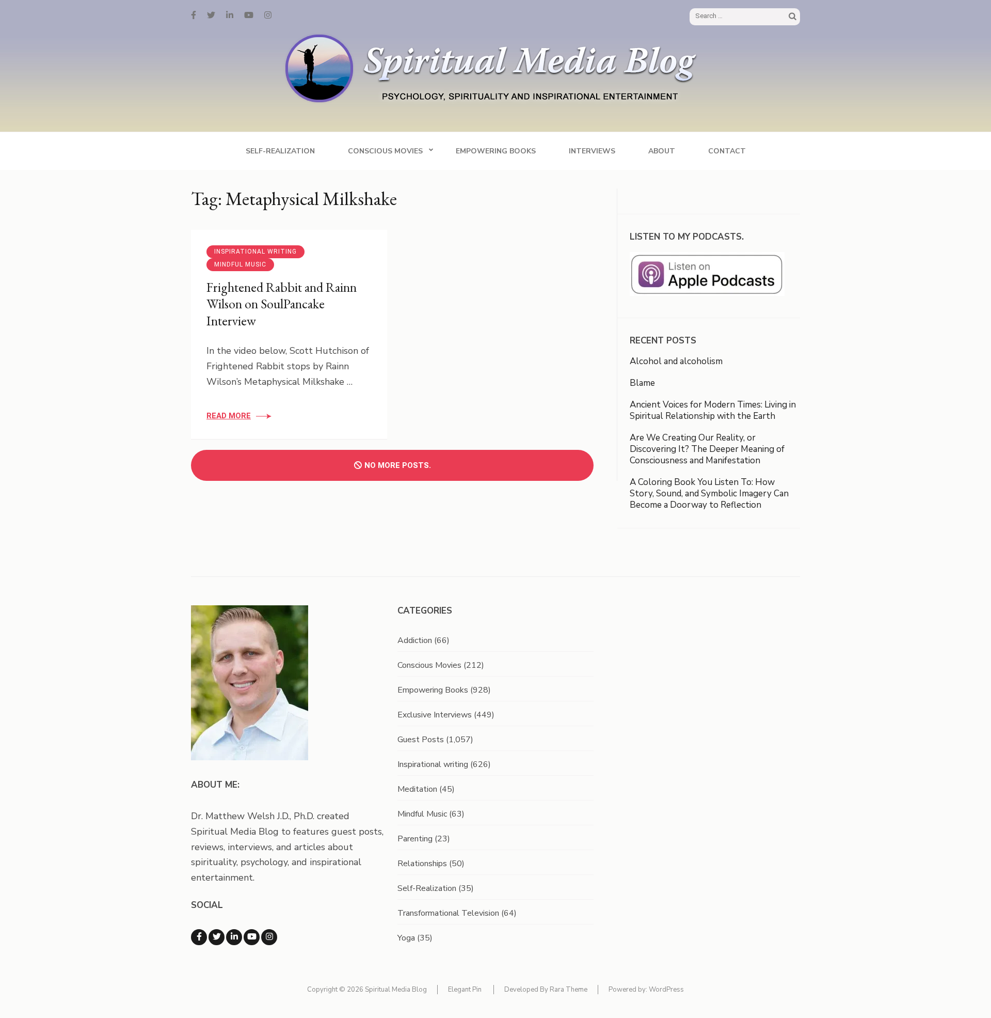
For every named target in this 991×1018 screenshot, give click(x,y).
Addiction (414, 640)
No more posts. (397, 465)
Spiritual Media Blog (396, 989)
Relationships (422, 863)
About (661, 151)
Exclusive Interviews (434, 715)
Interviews (592, 151)
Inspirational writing (255, 251)
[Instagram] (267, 15)
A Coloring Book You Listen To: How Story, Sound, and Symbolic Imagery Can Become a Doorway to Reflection (709, 493)
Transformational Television (448, 913)
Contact (727, 151)
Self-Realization (280, 151)
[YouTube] (248, 15)
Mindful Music (240, 264)
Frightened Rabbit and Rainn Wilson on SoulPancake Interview (281, 304)
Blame (642, 383)
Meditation (417, 789)
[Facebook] (193, 15)
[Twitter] (211, 15)
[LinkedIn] (229, 15)
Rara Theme (568, 989)
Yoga (406, 938)
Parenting (415, 838)
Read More (228, 415)
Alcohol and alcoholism (676, 361)
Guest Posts (420, 739)
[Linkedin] (234, 937)
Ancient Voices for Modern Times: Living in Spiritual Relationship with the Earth (713, 410)
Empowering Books (496, 151)
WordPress (666, 989)
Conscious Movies (385, 151)
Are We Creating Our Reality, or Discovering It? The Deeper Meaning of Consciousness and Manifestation (707, 449)
